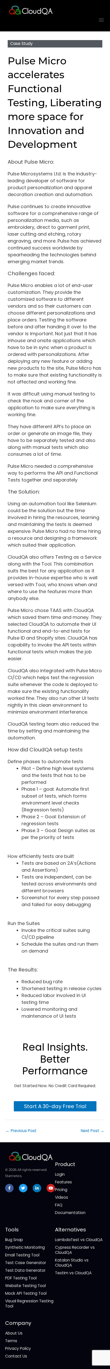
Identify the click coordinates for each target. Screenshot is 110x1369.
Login (60, 1174)
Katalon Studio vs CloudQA (72, 1262)
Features (63, 1182)
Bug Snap (14, 1239)
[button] (101, 19)
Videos (61, 1197)
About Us (14, 1333)
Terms (11, 1340)
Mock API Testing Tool (26, 1293)
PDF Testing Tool (21, 1278)
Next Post (92, 1130)
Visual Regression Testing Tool (29, 1303)
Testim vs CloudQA (73, 1273)
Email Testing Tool (22, 1255)
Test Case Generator (25, 1262)
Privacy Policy (18, 1348)
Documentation (70, 1212)
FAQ (58, 1205)
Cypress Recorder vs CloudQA (75, 1250)
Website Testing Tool (25, 1285)
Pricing (61, 1189)
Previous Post (21, 1130)
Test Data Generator (25, 1270)
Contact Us (16, 1356)
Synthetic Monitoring (25, 1247)
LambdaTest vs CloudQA (79, 1239)
